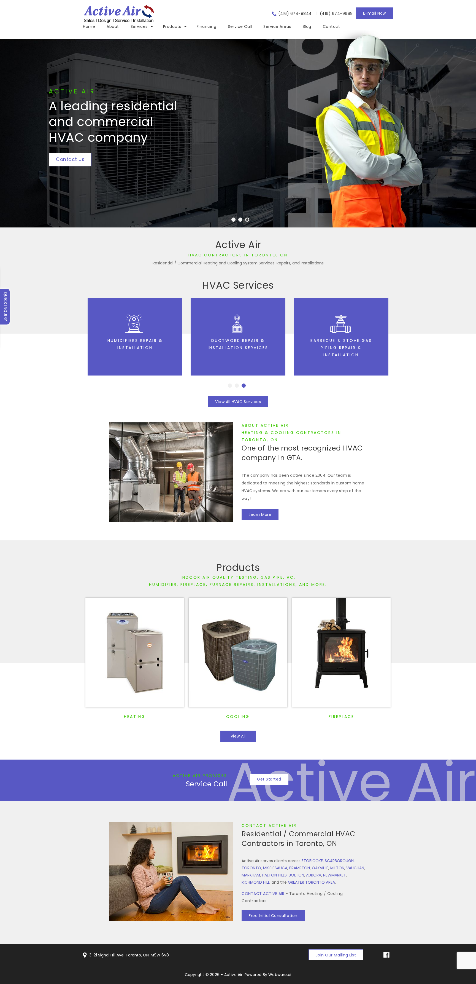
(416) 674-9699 (336, 13)
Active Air (233, 974)
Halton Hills (274, 875)
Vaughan (355, 868)
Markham (251, 875)
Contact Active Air (269, 825)
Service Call (206, 784)
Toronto (251, 868)
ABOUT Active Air (265, 425)
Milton (337, 868)
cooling (238, 716)
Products (238, 567)
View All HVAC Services (238, 401)
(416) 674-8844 (295, 13)
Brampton (299, 868)
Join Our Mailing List (336, 955)
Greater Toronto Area (311, 882)
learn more (260, 514)
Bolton (296, 875)
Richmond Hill (256, 882)
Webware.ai (279, 974)
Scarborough (339, 861)
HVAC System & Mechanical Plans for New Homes (341, 348)
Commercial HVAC (238, 340)
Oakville (320, 868)
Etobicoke (312, 861)
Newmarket (334, 875)
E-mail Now (374, 13)
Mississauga (275, 868)
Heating (134, 716)
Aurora (313, 875)
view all (238, 736)
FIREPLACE (341, 716)
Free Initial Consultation (273, 915)
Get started (269, 779)
